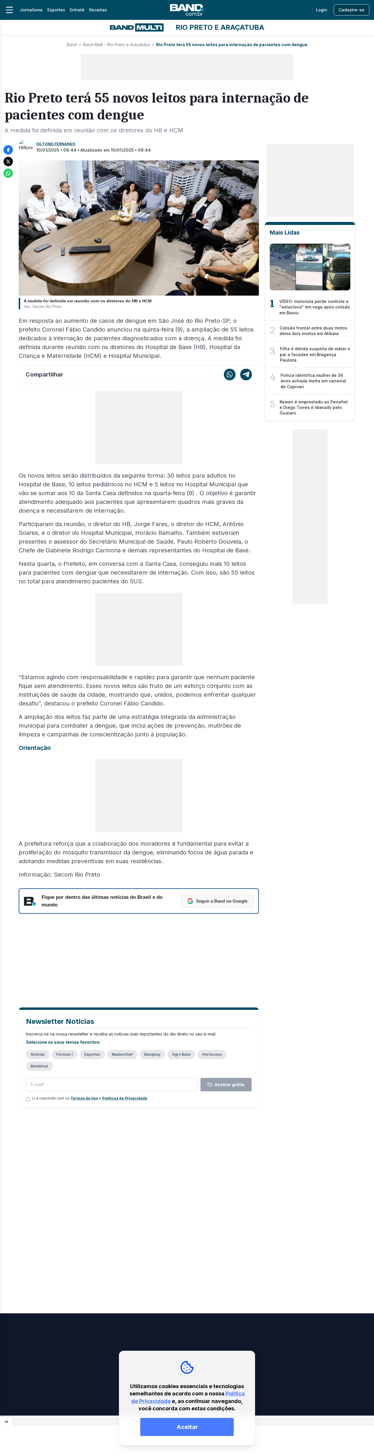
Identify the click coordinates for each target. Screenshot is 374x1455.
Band (72, 44)
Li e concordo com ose (89, 1098)
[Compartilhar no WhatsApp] (8, 173)
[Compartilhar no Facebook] (8, 150)
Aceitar (187, 1426)
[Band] (187, 10)
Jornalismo (31, 9)
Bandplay (152, 1054)
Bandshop (39, 1066)
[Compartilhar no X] (8, 161)
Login (321, 9)
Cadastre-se (351, 9)
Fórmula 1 (64, 1054)
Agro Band (181, 1054)
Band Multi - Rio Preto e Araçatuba (116, 44)
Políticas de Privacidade (124, 1098)
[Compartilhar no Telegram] (246, 374)
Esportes (56, 9)
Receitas (98, 9)
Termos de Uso (84, 1098)
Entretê (77, 9)
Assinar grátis (229, 1084)
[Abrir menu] (9, 10)
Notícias (38, 1054)
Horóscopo (212, 1054)
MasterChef (122, 1054)
